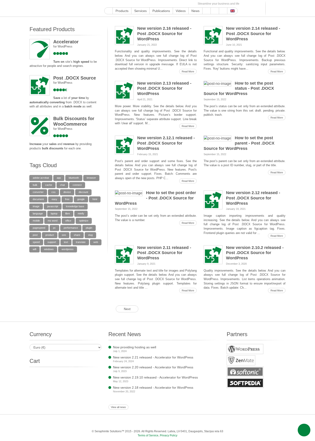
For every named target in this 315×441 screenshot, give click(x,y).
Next (127, 309)
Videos (181, 11)
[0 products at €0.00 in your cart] (274, 8)
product (49, 235)
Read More (188, 71)
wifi (34, 249)
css (53, 192)
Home (108, 10)
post (35, 235)
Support (206, 10)
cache (48, 185)
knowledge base (75, 206)
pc (54, 227)
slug (90, 235)
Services (140, 11)
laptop (54, 213)
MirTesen (176, 4)
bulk (35, 185)
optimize (83, 220)
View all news (118, 407)
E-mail (192, 4)
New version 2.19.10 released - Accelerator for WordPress (155, 377)
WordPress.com (154, 4)
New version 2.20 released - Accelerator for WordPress (153, 367)
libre (67, 213)
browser (91, 177)
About (215, 10)
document (38, 199)
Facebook (117, 4)
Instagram (128, 4)
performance (71, 227)
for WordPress (62, 46)
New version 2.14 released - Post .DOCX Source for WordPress (253, 33)
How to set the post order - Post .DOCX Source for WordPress (155, 198)
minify (81, 213)
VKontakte (170, 4)
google (81, 199)
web (95, 242)
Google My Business (107, 4)
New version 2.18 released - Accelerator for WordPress (153, 387)
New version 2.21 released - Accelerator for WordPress (153, 357)
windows (49, 249)
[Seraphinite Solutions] (51, 8)
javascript (52, 206)
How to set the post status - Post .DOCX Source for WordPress (239, 88)
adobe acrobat (41, 177)
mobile (36, 220)
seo (64, 235)
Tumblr (149, 4)
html (94, 199)
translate (81, 242)
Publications (161, 11)
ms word (52, 220)
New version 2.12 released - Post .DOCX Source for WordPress (253, 198)
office (68, 220)
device (67, 192)
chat (62, 185)
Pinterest (144, 4)
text (66, 242)
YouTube (112, 4)
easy (54, 199)
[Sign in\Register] (282, 8)
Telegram (165, 4)
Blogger (160, 4)
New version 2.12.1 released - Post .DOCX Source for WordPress (166, 143)
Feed (186, 4)
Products (122, 11)
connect (77, 185)
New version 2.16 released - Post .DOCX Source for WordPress (164, 33)
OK (181, 4)
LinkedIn (139, 4)
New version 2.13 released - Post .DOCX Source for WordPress (164, 88)
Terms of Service (148, 435)
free (67, 199)
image (36, 206)
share (77, 235)
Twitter (123, 4)
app (59, 177)
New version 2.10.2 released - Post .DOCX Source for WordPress (255, 252)
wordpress (68, 249)
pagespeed (39, 227)
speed (36, 242)
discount (83, 192)
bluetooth (74, 177)
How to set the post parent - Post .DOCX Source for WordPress (239, 143)
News (195, 11)
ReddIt (133, 4)
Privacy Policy (168, 435)
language (38, 213)
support (52, 242)
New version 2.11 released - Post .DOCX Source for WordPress (164, 252)
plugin (89, 227)
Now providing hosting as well (134, 347)
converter (38, 192)
